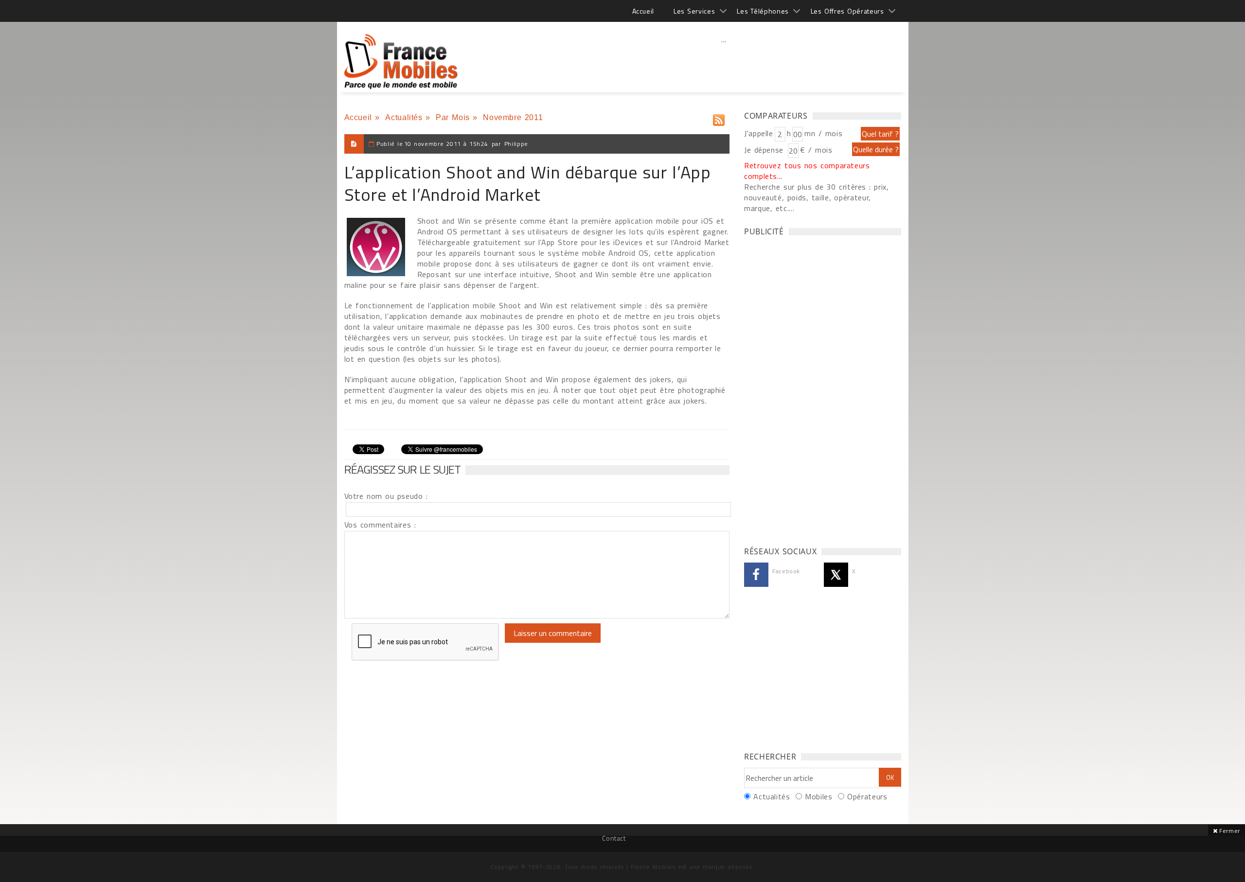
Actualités (403, 117)
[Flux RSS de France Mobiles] (719, 118)
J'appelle (758, 133)
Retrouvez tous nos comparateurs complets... (807, 170)
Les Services (694, 11)
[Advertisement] (724, 61)
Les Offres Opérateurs (847, 11)
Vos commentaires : (380, 524)
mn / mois (823, 133)
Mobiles (818, 796)
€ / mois (816, 149)
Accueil (643, 11)
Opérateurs (867, 796)
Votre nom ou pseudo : (386, 496)
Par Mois (453, 117)
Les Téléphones (763, 11)
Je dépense (765, 149)
